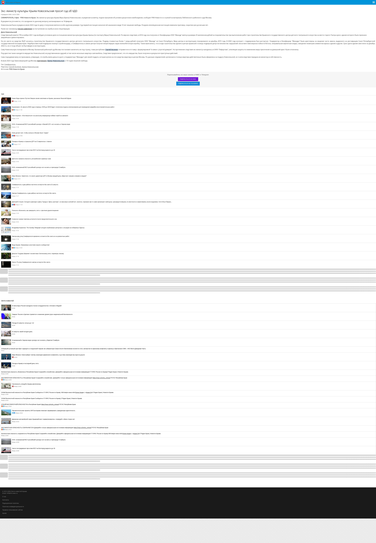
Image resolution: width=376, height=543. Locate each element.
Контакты (5, 500)
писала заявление (25, 29)
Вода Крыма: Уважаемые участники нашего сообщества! (30, 245)
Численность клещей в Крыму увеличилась (26, 384)
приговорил (42, 61)
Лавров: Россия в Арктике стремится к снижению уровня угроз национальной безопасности (42, 314)
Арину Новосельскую (55, 61)
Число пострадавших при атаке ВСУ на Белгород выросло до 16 (33, 150)
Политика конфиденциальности (13, 506)
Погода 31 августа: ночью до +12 (23, 323)
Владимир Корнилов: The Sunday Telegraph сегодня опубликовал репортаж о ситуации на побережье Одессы (48, 227)
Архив (4, 513)
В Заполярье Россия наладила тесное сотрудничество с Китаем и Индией (36, 306)
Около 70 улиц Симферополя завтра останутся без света (31, 262)
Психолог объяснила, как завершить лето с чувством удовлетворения (35, 210)
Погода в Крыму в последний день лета (25, 363)
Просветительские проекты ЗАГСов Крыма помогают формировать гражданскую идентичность (43, 410)
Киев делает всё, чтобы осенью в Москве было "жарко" (30, 133)
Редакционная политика (10, 503)
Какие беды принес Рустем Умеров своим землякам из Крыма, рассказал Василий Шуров (41, 98)
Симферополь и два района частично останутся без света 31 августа (35, 184)
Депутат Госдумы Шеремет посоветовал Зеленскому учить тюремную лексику (38, 253)
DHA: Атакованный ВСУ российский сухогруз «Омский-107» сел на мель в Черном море (41, 124)
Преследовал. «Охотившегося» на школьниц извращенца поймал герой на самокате (40, 115)
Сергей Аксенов (111, 49)
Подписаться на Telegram (188, 83)
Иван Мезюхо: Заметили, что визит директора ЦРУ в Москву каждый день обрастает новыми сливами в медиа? (49, 176)
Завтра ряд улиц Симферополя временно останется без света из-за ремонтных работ (40, 236)
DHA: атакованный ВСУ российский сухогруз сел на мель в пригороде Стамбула (38, 167)
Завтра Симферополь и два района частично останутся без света (34, 193)
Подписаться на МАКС (188, 79)
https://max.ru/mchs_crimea (101, 378)
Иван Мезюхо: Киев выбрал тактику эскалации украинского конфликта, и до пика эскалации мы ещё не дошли (48, 355)
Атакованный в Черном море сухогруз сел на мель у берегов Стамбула (35, 340)
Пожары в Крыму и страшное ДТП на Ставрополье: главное (32, 141)
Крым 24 (89, 392)
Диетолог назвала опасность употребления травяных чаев (31, 158)
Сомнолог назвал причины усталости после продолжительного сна (34, 219)
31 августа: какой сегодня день (22, 331)
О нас (4, 496)
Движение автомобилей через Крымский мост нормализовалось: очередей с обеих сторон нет (43, 419)
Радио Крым (79, 392)
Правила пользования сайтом (12, 510)
